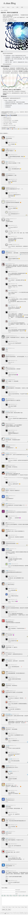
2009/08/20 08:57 (12, 465)
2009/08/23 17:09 (13, 719)
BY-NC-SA (8, 127)
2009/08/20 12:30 (13, 360)
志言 (6, 683)
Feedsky (20, 128)
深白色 (7, 386)
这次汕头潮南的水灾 (7, 118)
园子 (6, 619)
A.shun (25, 913)
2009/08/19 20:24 (13, 154)
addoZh (7, 805)
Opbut (26, 907)
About (8, 7)
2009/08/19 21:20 (12, 200)
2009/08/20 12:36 (13, 535)
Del (6, 907)
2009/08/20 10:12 (12, 495)
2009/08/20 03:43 (10, 398)
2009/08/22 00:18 (13, 626)
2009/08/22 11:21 (12, 690)
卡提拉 (7, 510)
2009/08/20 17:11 (14, 290)
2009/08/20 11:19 (11, 503)
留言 (17, 7)
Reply (7, 139)
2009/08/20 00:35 (11, 379)
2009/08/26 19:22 (13, 812)
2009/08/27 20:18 (13, 824)
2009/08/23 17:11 (13, 733)
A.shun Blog (9, 3)
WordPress (8, 913)
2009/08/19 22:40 (15, 231)
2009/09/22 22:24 (12, 870)
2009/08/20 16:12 (11, 541)
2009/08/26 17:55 (12, 805)
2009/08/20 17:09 (13, 557)
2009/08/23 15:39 (13, 599)
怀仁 (6, 798)
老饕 (6, 503)
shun (9, 856)
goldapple (7, 453)
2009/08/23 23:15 (15, 701)
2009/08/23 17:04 (10, 727)
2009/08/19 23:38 (13, 341)
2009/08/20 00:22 (14, 278)
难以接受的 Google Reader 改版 (9, 125)
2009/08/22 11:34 (13, 677)
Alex (6, 355)
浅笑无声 (7, 765)
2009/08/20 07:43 (12, 411)
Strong (4, 907)
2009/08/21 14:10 (10, 645)
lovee (7, 263)
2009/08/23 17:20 (13, 738)
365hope (7, 472)
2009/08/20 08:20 (11, 423)
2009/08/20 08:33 (12, 438)
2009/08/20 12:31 (13, 404)
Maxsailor (7, 864)
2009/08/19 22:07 (13, 206)
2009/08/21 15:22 (11, 652)
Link (13, 7)
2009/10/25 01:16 (14, 563)
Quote (10, 907)
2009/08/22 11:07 (12, 671)
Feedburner (15, 128)
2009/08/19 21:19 (13, 187)
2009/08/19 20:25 (11, 161)
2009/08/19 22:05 (13, 179)
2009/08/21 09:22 (11, 619)
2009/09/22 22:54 (13, 880)
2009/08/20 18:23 (13, 311)
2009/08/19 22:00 (12, 251)
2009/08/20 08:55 (13, 453)
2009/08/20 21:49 (11, 582)
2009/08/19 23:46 (15, 244)
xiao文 (7, 831)
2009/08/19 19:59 (12, 149)
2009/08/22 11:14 (11, 683)
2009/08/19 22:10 (13, 271)
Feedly (10, 128)
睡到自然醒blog (9, 714)
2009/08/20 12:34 (13, 458)
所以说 (7, 251)
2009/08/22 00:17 (13, 664)
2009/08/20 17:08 (13, 283)
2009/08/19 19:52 (11, 136)
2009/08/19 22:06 (13, 192)
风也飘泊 (7, 548)
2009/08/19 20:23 (13, 142)
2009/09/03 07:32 (13, 856)
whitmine (7, 411)
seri (6, 783)
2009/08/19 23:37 (13, 236)
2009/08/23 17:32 (12, 745)
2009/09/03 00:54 (11, 850)
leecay (7, 379)
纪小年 (7, 445)
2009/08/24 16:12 (11, 798)
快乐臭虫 (7, 438)
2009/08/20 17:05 (12, 548)
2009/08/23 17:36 (12, 765)
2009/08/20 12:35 (13, 482)
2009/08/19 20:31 (11, 173)
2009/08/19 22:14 (13, 335)
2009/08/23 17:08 (13, 696)
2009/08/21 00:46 (11, 606)
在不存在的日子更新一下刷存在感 (10, 122)
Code (13, 907)
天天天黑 (7, 745)
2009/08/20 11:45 (12, 510)
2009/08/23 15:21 (13, 594)
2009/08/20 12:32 (13, 416)
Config (22, 907)
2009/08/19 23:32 (11, 355)
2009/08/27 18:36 (11, 819)
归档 (22, 7)
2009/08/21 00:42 (13, 327)
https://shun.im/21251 (12, 113)
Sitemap (21, 912)
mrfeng (7, 488)
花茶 (6, 348)
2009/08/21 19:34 (11, 659)
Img (19, 907)
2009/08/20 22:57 (15, 211)
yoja (6, 582)
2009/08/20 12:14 (12, 529)
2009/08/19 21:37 (13, 218)
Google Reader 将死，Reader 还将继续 (10, 120)
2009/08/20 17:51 (13, 297)
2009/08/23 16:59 (15, 714)
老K (6, 398)
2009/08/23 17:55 (13, 752)
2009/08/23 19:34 (13, 790)
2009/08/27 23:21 (11, 831)
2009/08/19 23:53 (11, 367)
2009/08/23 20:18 (15, 759)
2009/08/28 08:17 (13, 843)
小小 (6, 136)
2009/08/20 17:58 (14, 305)
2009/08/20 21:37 (12, 570)
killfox (7, 838)
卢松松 (7, 570)
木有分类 (5, 10)
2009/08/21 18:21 (13, 611)
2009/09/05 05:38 (13, 864)
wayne (7, 173)
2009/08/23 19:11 (10, 783)
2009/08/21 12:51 (11, 633)
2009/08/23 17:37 (15, 771)
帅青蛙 (9, 563)
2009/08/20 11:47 (11, 522)
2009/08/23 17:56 (13, 776)
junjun (7, 659)
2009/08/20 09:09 (12, 472)
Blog (8, 115)
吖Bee (7, 161)
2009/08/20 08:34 (12, 445)
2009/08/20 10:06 (11, 488)
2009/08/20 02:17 (12, 386)
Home (3, 7)
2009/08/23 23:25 (13, 707)
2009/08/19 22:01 (11, 263)
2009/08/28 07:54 (11, 838)
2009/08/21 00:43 (13, 576)
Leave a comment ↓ (4, 133)
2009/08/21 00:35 (14, 321)
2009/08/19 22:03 (13, 167)
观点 (12, 115)
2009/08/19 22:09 (13, 256)
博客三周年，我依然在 (7, 123)
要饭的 (7, 495)
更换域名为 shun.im (7, 117)
